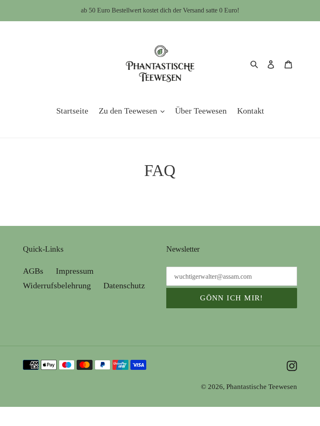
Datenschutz (124, 285)
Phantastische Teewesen (261, 387)
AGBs (33, 270)
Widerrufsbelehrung (57, 285)
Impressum (75, 270)
